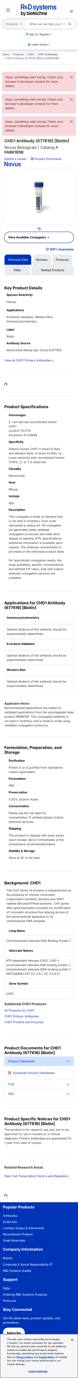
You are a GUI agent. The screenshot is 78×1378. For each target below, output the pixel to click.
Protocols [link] (9, 1300)
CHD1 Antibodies (48, 54)
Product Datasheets (21, 1061)
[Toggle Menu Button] (8, 10)
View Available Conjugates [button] (27, 237)
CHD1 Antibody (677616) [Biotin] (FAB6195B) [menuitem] (32, 58)
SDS (11, 1094)
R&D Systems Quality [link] (17, 1270)
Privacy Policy (25, 1357)
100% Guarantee (62, 249)
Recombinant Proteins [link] (18, 1234)
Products (18, 54)
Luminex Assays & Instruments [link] (23, 1228)
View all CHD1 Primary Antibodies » (28, 360)
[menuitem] (5, 54)
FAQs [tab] (17, 270)
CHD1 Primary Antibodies (21, 1016)
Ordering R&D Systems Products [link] (25, 1294)
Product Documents (47, 159)
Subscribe (14, 1333)
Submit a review (15, 159)
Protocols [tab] (62, 259)
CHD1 (30, 54)
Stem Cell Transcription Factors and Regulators (36, 1176)
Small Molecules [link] (14, 1240)
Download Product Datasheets (33, 1073)
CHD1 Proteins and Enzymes (23, 1022)
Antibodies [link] (10, 1216)
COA (11, 1084)
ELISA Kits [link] (10, 1222)
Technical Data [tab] (18, 259)
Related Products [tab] (52, 270)
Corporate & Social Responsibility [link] (26, 1264)
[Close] (71, 77)
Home (5, 54)
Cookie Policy (47, 1357)
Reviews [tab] (41, 259)
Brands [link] (7, 1258)
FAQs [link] (6, 1288)
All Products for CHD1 (19, 1010)
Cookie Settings (37, 1371)
